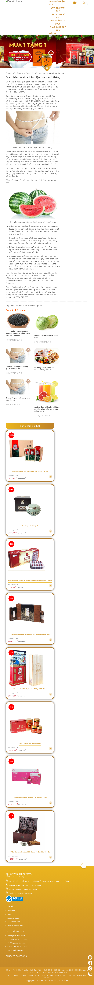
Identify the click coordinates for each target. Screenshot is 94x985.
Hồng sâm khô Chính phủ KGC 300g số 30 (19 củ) (30, 689)
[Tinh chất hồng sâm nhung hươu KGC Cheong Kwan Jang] (30, 613)
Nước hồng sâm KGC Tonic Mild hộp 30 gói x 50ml (30, 471)
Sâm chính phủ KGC (57, 15)
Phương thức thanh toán (17, 939)
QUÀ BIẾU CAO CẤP (58, 9)
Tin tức (20, 73)
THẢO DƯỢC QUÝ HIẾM (58, 28)
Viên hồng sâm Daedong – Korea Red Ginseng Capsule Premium (30, 580)
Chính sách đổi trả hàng (16, 946)
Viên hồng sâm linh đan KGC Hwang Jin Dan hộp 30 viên (30, 852)
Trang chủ (51, 3)
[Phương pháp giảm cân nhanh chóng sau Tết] (47, 356)
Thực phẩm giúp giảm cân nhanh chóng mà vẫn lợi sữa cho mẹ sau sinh (18, 333)
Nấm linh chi (12, 914)
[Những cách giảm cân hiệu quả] (47, 322)
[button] (3, 52)
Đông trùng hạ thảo (15, 925)
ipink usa (14, 305)
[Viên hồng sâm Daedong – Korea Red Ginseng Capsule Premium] (30, 559)
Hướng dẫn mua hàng (16, 935)
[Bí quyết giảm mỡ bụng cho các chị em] (18, 387)
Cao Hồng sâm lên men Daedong (30, 743)
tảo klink (23, 305)
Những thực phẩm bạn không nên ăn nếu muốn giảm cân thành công (46, 409)
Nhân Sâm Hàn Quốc (57, 22)
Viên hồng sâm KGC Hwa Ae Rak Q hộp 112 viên (30, 797)
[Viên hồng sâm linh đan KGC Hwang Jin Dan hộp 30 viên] (30, 831)
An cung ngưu (13, 918)
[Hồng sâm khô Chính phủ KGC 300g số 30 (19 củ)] (30, 668)
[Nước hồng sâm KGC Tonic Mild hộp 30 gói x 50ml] (30, 450)
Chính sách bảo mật (15, 950)
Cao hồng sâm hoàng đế (30, 526)
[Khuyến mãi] (74, 2)
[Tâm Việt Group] (25, 1)
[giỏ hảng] (83, 2)
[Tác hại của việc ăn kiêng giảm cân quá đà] (18, 356)
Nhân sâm (11, 911)
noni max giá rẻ (35, 305)
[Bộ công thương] (14, 901)
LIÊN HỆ (53, 33)
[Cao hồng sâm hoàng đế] (30, 505)
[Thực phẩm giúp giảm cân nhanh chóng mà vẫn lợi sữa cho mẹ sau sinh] (18, 320)
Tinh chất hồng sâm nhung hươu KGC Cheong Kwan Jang (30, 634)
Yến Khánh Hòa (13, 922)
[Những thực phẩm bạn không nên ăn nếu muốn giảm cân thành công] (47, 391)
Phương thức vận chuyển (17, 943)
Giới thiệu (60, 2)
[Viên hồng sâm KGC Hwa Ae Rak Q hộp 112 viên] (30, 776)
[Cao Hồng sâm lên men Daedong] (30, 722)
